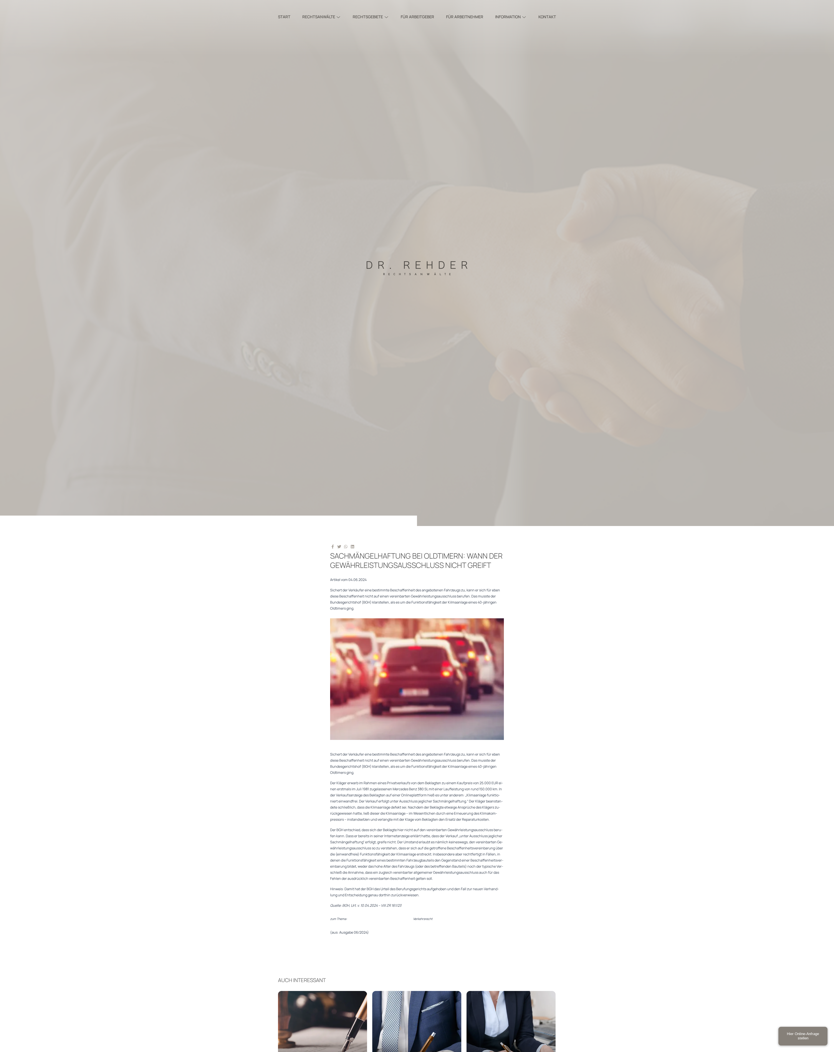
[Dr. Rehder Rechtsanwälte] (417, 263)
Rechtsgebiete (368, 16)
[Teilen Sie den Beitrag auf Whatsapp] (345, 546)
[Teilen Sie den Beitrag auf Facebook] (332, 546)
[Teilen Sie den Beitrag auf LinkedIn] (352, 546)
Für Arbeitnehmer (464, 16)
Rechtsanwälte (318, 16)
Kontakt (547, 16)
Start (284, 16)
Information (508, 16)
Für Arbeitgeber (417, 16)
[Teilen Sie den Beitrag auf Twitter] (339, 546)
